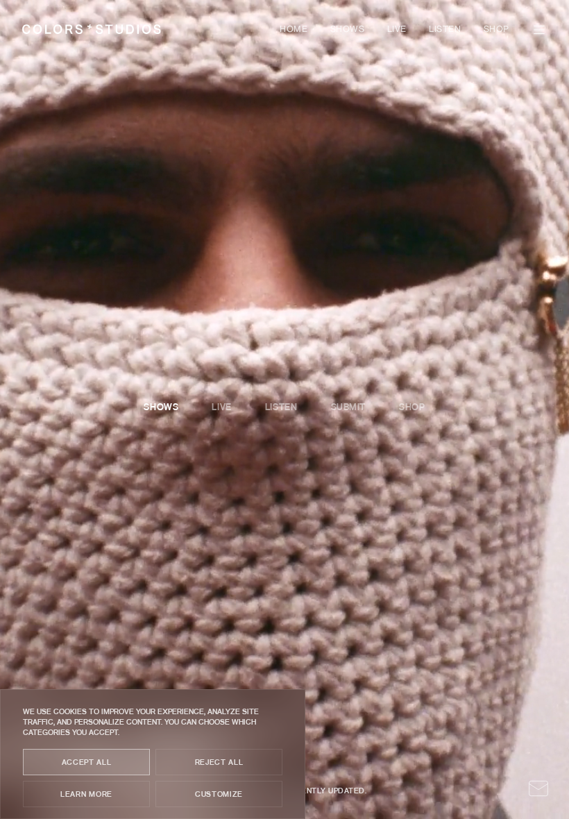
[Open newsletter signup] (538, 788)
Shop (496, 30)
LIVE (397, 30)
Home (293, 30)
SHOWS (347, 30)
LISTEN (445, 30)
